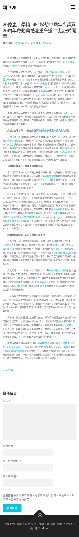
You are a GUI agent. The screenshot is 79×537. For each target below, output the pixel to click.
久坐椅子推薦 (11, 140)
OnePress (44, 528)
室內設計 (55, 213)
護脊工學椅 (17, 148)
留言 (6, 401)
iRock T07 (23, 79)
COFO (45, 87)
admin (47, 43)
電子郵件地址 (12, 461)
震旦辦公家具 (58, 130)
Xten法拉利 (39, 83)
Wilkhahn (18, 65)
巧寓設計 (57, 245)
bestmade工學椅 (64, 252)
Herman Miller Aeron (42, 95)
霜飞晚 (9, 7)
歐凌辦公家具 (42, 130)
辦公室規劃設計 (10, 221)
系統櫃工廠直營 (50, 176)
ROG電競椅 (41, 343)
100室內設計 (66, 152)
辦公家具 (44, 282)
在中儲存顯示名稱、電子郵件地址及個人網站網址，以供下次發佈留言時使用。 (39, 497)
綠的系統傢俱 (64, 62)
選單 (72, 6)
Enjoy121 (17, 347)
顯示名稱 (9, 445)
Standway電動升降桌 (17, 350)
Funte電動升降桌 (57, 270)
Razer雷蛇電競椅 (53, 71)
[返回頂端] (39, 515)
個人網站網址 (11, 476)
